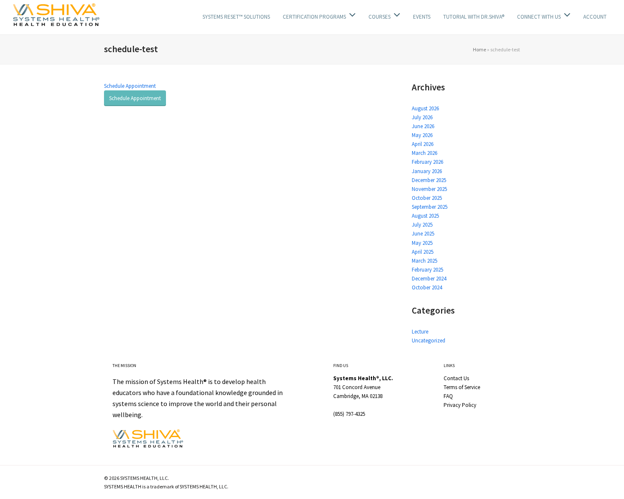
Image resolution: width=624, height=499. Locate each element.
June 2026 (423, 126)
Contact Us (456, 378)
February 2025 (427, 269)
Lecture (420, 331)
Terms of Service (462, 387)
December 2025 (429, 180)
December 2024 (429, 278)
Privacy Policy (460, 405)
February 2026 (427, 161)
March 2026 (424, 153)
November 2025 (429, 189)
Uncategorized (428, 340)
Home (479, 49)
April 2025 (422, 251)
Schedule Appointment (130, 86)
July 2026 (422, 117)
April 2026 (422, 144)
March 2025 (424, 260)
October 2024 (427, 287)
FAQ (448, 396)
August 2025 (425, 215)
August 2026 (425, 108)
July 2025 (422, 224)
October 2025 (427, 198)
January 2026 (427, 171)
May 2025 (422, 243)
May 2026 (422, 135)
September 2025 (429, 206)
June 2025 (423, 233)
